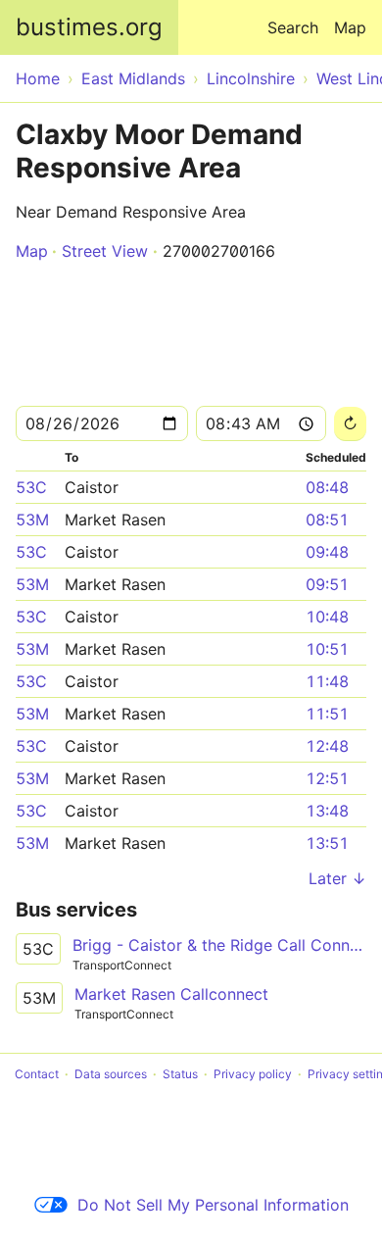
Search (292, 27)
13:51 (327, 843)
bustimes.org (89, 27)
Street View (105, 251)
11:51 (327, 713)
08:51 (327, 519)
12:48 (327, 746)
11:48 (327, 681)
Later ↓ (337, 878)
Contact (37, 1073)
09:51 (327, 584)
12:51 (327, 778)
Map (350, 27)
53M (32, 519)
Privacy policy (253, 1073)
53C (31, 487)
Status (180, 1073)
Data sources (110, 1073)
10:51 (327, 649)
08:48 (327, 487)
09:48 (327, 552)
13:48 (327, 810)
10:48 (327, 616)
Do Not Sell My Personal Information (213, 1205)
